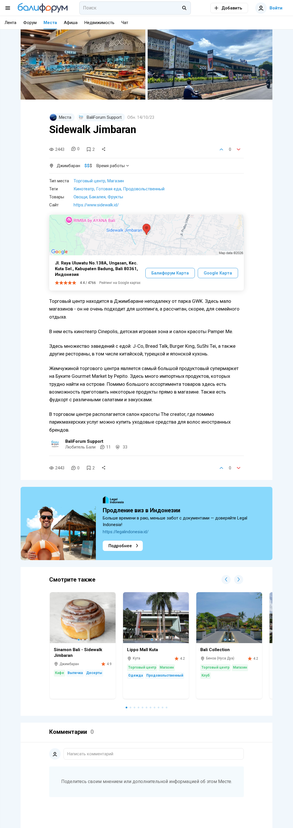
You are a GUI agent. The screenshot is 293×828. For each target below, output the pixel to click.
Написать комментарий (90, 753)
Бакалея (97, 196)
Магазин (115, 180)
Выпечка (75, 673)
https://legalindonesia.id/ (126, 531)
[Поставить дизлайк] (238, 149)
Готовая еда (108, 188)
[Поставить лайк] (221, 149)
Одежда (135, 675)
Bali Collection (215, 649)
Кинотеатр (84, 188)
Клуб (205, 675)
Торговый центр (89, 180)
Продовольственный (144, 188)
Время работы (110, 165)
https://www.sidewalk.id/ (96, 205)
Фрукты (115, 196)
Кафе (59, 673)
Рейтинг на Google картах (119, 283)
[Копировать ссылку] (104, 149)
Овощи (80, 196)
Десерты (94, 673)
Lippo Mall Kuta (142, 649)
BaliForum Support (84, 441)
